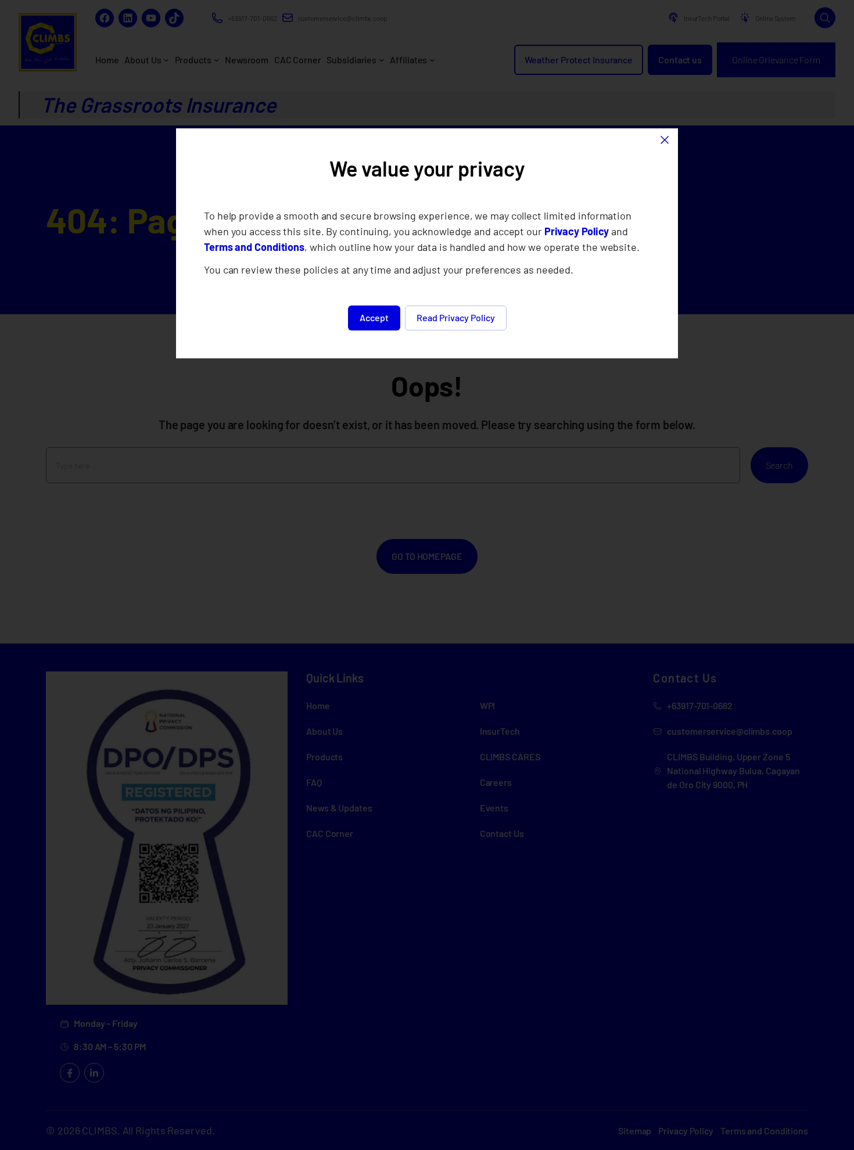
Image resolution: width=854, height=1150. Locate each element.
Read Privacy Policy (456, 317)
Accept (374, 317)
